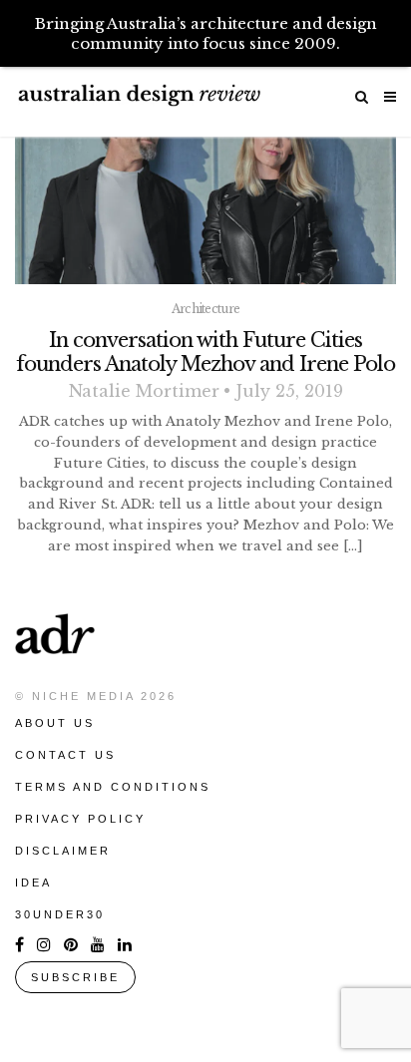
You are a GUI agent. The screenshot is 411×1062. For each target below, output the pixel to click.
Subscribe (75, 977)
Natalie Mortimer (144, 391)
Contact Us (65, 755)
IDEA (33, 882)
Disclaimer (63, 851)
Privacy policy (80, 819)
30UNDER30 (60, 914)
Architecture (206, 308)
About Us (55, 723)
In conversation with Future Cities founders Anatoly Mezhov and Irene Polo (205, 352)
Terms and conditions (112, 787)
